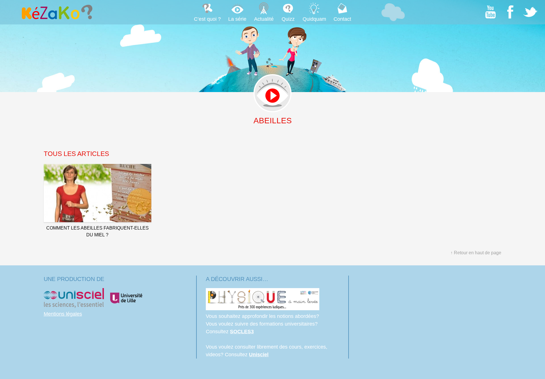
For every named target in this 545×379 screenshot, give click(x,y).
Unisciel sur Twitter (530, 12)
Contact (342, 19)
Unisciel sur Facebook (510, 12)
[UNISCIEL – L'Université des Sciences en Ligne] (74, 306)
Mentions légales (63, 314)
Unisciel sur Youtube (490, 12)
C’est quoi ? (207, 19)
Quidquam (314, 19)
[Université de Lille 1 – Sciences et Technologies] (126, 306)
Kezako (56, 12)
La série (237, 19)
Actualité (264, 19)
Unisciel (259, 354)
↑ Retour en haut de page (475, 252)
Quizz (288, 19)
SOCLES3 (242, 331)
